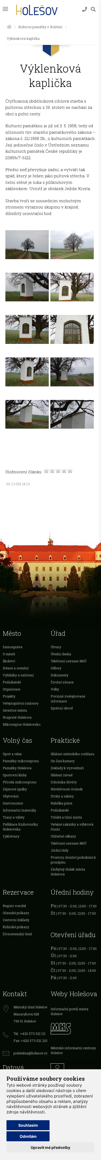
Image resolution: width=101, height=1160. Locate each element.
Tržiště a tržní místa (66, 817)
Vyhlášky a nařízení (18, 675)
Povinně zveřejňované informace (68, 698)
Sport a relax (12, 754)
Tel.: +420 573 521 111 (29, 1033)
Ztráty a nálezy (62, 796)
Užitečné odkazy (63, 836)
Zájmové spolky (15, 789)
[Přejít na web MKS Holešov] (75, 1028)
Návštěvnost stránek (67, 789)
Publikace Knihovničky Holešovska (20, 826)
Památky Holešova (17, 768)
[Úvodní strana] (9, 27)
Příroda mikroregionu (19, 782)
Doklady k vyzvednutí (67, 768)
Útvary (56, 647)
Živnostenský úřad (17, 934)
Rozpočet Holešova (17, 717)
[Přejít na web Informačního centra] (75, 1069)
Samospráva (12, 647)
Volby (55, 689)
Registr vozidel (14, 906)
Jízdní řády (59, 850)
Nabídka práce (61, 803)
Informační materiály (19, 810)
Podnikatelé (12, 682)
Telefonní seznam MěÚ (68, 661)
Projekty (9, 696)
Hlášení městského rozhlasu (72, 754)
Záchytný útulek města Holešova (68, 871)
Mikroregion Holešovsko (21, 724)
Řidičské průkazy (16, 927)
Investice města (15, 710)
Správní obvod (62, 708)
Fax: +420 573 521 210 (30, 1040)
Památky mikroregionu (21, 761)
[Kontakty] (84, 9)
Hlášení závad (61, 775)
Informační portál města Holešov (69, 1011)
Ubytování (11, 796)
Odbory (56, 668)
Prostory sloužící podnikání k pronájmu (73, 859)
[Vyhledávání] (93, 9)
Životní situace (62, 682)
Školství (9, 661)
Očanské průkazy (16, 913)
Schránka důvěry (64, 782)
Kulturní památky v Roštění (40, 27)
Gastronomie (13, 803)
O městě (9, 654)
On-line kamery (63, 761)
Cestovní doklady (16, 920)
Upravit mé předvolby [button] (50, 1147)
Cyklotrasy (11, 836)
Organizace (11, 689)
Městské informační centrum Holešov (73, 1050)
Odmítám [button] (28, 1136)
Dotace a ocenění (16, 668)
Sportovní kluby (15, 775)
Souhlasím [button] (28, 1125)
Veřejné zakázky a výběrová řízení (72, 826)
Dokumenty (59, 675)
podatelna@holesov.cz (30, 1053)
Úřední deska (61, 654)
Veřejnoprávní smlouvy (21, 703)
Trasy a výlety (14, 817)
